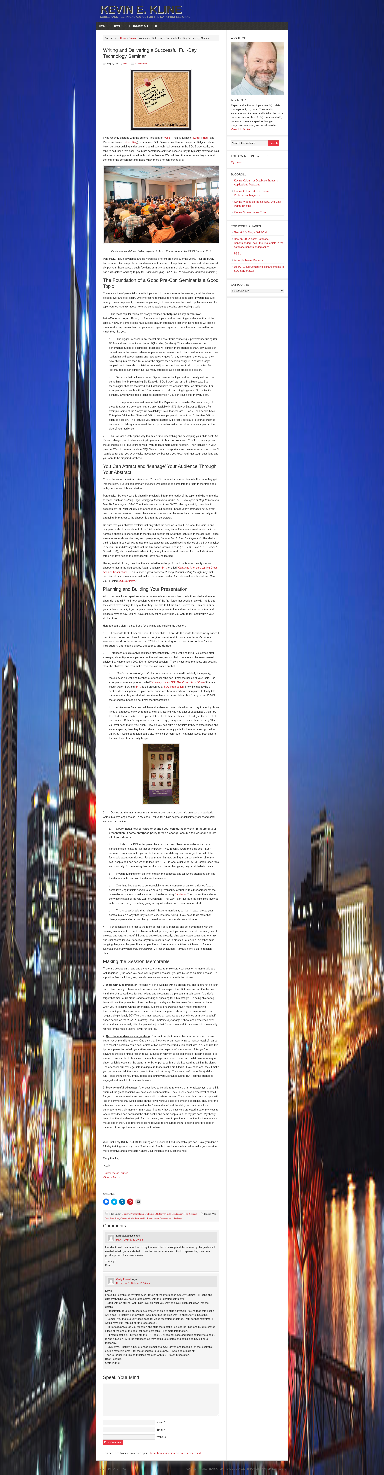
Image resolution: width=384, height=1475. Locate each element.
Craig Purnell (123, 1279)
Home (103, 26)
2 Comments (141, 63)
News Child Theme (220, 1469)
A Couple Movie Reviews (248, 260)
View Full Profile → (242, 129)
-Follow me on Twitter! (115, 1173)
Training (178, 1218)
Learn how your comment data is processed (175, 1453)
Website (161, 1436)
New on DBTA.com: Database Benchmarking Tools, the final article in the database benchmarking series (258, 242)
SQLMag (149, 1214)
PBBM (238, 253)
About (116, 26)
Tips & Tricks (190, 1214)
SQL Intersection (174, 686)
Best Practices (112, 1218)
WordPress (269, 1469)
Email (159, 1429)
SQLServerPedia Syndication (169, 1214)
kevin (125, 63)
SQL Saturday (126, 580)
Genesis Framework (248, 1469)
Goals (131, 1218)
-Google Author (111, 1177)
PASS (166, 137)
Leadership (140, 1218)
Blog (205, 137)
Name (159, 1422)
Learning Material (142, 26)
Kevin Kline (239, 99)
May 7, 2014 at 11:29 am (129, 1239)
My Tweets (237, 162)
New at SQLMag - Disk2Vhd (250, 232)
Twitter (196, 137)
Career (123, 1218)
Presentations (137, 1214)
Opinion (125, 1214)
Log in (282, 1469)
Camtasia (180, 894)
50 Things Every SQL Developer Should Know (178, 682)
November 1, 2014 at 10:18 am (133, 1283)
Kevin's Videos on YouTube (250, 212)
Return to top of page (112, 1469)
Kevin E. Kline (141, 9)
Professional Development (160, 1218)
